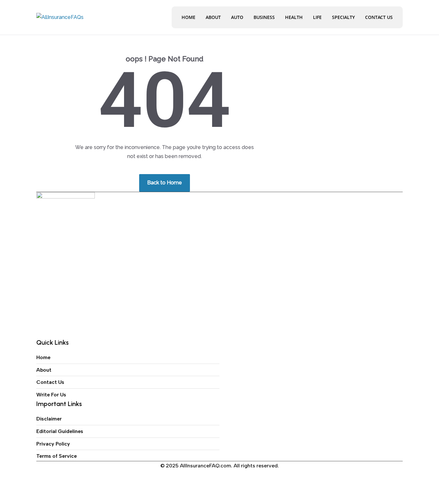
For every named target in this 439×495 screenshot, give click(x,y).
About (213, 17)
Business (264, 17)
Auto (237, 17)
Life (317, 17)
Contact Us (379, 17)
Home (188, 17)
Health (294, 17)
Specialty (343, 17)
